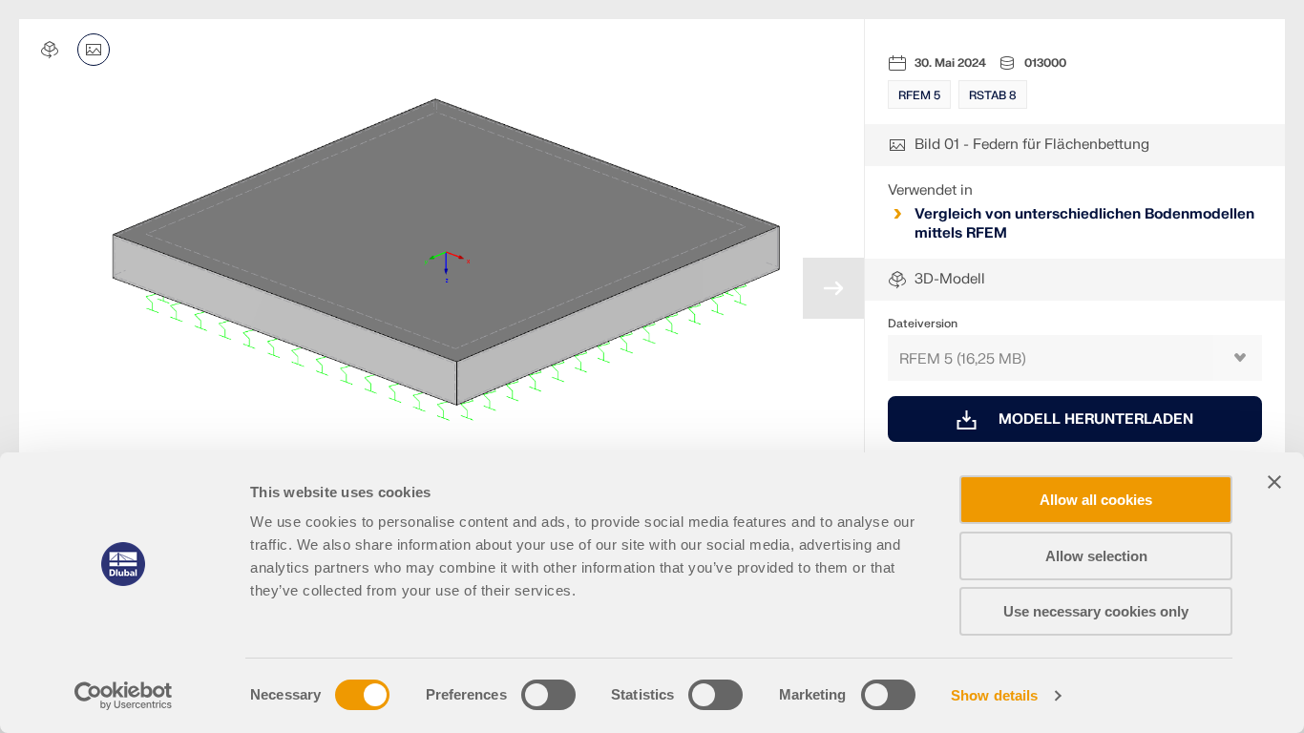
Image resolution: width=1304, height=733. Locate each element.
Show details (994, 695)
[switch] (548, 695)
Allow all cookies (1096, 500)
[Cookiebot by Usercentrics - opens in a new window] (123, 695)
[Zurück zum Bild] (93, 49)
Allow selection (1096, 556)
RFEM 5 (919, 95)
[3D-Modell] (49, 49)
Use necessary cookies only (1095, 611)
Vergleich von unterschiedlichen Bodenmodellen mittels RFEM (1084, 223)
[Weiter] (833, 288)
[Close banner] (1274, 482)
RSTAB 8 (993, 95)
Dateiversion (922, 323)
